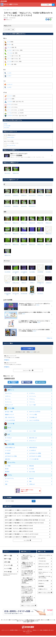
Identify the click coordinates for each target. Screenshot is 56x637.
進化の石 (31, 478)
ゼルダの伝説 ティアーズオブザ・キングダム (44, 577)
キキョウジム (8, 393)
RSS (31, 631)
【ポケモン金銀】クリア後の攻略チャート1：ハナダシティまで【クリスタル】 (22, 534)
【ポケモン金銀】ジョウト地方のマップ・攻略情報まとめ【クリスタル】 (20, 536)
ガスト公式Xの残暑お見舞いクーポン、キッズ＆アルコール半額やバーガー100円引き (27, 573)
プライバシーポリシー (22, 630)
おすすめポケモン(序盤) (35, 453)
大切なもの (32, 484)
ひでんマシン (32, 440)
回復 (6, 484)
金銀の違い (8, 459)
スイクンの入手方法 (10, 420)
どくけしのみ (7, 125)
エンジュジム (32, 396)
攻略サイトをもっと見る (44, 592)
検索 (53, 5)
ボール (6, 481)
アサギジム (32, 399)
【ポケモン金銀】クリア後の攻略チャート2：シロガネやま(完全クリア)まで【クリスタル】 (24, 522)
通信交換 (31, 465)
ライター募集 (39, 630)
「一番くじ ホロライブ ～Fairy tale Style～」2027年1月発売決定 (27, 557)
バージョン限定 (33, 414)
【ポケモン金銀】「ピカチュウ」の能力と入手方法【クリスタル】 (19, 525)
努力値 (6, 468)
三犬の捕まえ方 (33, 417)
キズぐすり (6, 127)
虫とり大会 (32, 471)
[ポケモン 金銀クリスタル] (20, 5)
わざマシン (8, 440)
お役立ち (7, 562)
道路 (13, 29)
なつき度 (31, 468)
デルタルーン (41, 583)
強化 (30, 481)
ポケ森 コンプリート (43, 589)
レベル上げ (8, 450)
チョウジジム (8, 402)
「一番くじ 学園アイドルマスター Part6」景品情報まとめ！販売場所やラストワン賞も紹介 (27, 580)
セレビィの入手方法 (34, 420)
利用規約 (16, 630)
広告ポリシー (29, 630)
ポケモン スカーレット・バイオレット (44, 573)
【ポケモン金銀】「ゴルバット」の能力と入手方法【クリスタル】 (19, 531)
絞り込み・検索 (9, 411)
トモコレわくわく (42, 561)
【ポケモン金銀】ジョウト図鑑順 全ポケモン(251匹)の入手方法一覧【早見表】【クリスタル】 (25, 520)
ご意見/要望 (11, 630)
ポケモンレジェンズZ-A (44, 563)
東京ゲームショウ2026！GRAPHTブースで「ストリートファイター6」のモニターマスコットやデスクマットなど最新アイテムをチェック (27, 590)
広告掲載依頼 (45, 630)
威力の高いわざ (33, 437)
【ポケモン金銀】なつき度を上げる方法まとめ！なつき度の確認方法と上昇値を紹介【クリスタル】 (26, 513)
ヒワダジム (32, 393)
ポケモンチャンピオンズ (44, 566)
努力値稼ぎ (8, 453)
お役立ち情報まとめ (10, 447)
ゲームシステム (8, 565)
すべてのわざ (8, 437)
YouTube (27, 631)
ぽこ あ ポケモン (42, 558)
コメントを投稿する (28, 348)
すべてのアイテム (9, 478)
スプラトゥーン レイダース (44, 555)
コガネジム (8, 396)
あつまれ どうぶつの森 (43, 580)
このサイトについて (5, 630)
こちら (31, 352)
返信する (7, 359)
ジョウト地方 (7, 29)
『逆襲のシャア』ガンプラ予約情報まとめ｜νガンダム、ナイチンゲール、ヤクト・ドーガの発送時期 (27, 565)
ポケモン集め (7, 571)
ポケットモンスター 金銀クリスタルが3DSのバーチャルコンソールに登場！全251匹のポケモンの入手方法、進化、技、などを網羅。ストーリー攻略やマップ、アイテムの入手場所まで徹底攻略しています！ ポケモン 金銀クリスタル (28, 620)
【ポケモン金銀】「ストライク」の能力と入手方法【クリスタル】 (19, 528)
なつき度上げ (32, 450)
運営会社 (34, 630)
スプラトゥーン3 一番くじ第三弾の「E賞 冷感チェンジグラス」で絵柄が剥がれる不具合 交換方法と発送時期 (27, 599)
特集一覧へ (50, 338)
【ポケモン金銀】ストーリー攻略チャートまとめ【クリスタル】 (18, 510)
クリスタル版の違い (34, 459)
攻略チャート (7, 555)
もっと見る (26, 540)
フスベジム (32, 402)
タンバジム (8, 399)
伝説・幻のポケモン (10, 417)
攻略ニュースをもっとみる (27, 605)
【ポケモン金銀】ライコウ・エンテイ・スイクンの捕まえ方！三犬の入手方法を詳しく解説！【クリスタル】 (26, 516)
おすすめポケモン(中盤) (11, 456)
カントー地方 (32, 404)
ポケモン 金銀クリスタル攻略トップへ (27, 490)
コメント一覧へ (27, 370)
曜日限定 (7, 471)
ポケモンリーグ (9, 404)
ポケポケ (40, 569)
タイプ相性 (8, 465)
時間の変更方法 (33, 447)
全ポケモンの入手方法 (34, 411)
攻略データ (7, 558)
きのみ (5, 123)
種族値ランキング (9, 414)
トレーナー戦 (7, 568)
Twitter (24, 631)
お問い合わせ (50, 630)
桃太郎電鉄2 (41, 586)
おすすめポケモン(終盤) (35, 456)
